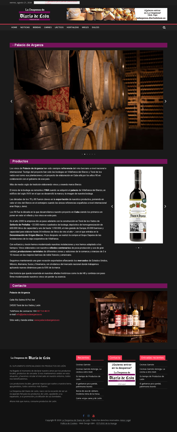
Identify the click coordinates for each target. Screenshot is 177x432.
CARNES (48, 27)
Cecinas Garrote (83, 364)
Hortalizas (73, 27)
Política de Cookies (68, 423)
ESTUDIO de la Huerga (106, 423)
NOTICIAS (25, 27)
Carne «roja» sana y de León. (89, 398)
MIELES (85, 27)
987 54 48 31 (43, 311)
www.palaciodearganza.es (46, 320)
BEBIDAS (37, 27)
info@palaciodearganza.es (29, 314)
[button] (82, 154)
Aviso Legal (125, 420)
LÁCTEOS (59, 27)
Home (14, 27)
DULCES (95, 27)
